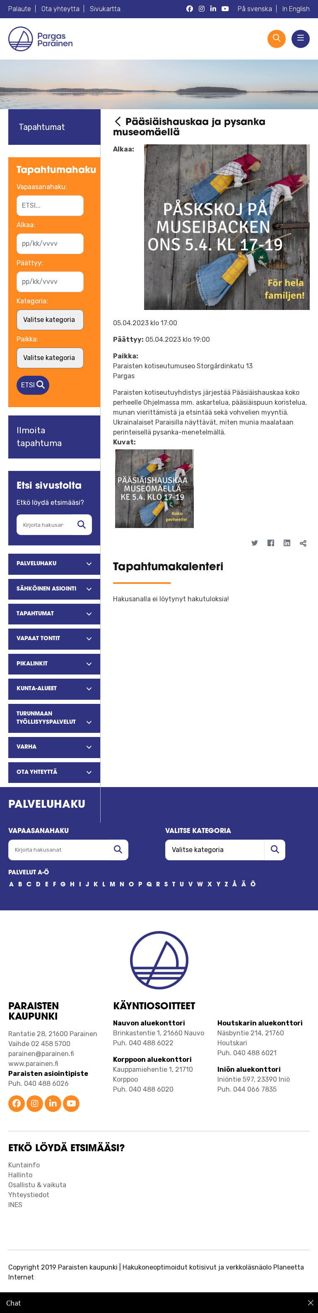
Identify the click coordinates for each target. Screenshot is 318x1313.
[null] (119, 122)
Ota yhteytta (60, 9)
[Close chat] (311, 1302)
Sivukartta (105, 9)
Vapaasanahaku (38, 831)
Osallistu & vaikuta (37, 1185)
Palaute (19, 9)
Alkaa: (26, 225)
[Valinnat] (297, 557)
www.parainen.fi (33, 1064)
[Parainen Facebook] (189, 9)
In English (296, 9)
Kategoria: (32, 301)
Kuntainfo (24, 1165)
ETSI (28, 385)
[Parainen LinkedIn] (213, 9)
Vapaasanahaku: (42, 187)
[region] (159, 1302)
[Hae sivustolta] (81, 524)
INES (15, 1205)
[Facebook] (271, 543)
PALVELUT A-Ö (28, 873)
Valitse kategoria (198, 831)
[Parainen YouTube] (225, 9)
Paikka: (27, 339)
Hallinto (20, 1175)
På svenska (255, 9)
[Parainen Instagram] (202, 9)
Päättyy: (30, 263)
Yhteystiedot (28, 1195)
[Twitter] (254, 543)
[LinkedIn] (287, 543)
